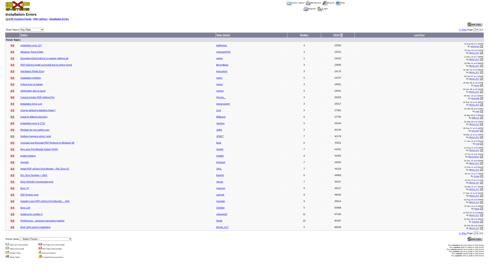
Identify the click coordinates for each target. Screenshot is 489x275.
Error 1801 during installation (35, 227)
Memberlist (316, 3)
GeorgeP (475, 131)
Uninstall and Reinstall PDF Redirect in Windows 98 (47, 143)
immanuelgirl (223, 104)
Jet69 (219, 130)
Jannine (220, 123)
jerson (219, 84)
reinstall (24, 162)
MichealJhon (473, 157)
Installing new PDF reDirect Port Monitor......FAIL (45, 201)
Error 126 (25, 207)
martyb (219, 149)
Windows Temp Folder (32, 52)
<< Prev (463, 29)
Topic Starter (223, 35)
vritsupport (221, 214)
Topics (24, 35)
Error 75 (24, 188)
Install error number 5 (31, 214)
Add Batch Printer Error (32, 71)
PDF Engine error (29, 194)
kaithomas (221, 45)
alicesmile (475, 98)
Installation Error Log (31, 104)
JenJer (219, 181)
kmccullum (221, 71)
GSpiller (220, 207)
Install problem (28, 155)
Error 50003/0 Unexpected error (36, 181)
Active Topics (298, 3)
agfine (219, 58)
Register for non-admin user (34, 130)
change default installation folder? (38, 110)
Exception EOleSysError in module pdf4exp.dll (44, 58)
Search (331, 3)
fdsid (218, 143)
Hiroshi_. (221, 97)
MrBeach (221, 117)
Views (336, 35)
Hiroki (219, 220)
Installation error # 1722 (32, 123)
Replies (304, 35)
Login (325, 9)
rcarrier (220, 91)
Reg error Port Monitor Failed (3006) (39, 149)
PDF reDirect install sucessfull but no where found (46, 65)
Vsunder (220, 201)
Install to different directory (34, 117)
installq (220, 155)
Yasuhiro (475, 222)
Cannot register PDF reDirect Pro (37, 97)
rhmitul (476, 176)
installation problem (30, 78)
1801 (219, 168)
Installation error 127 (31, 45)
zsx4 (218, 110)
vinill (477, 144)
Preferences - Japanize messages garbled (42, 220)
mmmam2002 (223, 52)
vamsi (219, 78)
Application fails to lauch (33, 91)
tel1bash (220, 162)
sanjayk (220, 194)
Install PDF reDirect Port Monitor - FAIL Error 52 (44, 168)
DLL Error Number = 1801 (33, 175)
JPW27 (220, 136)
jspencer (220, 188)
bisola (476, 209)
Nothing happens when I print (35, 136)
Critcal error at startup (31, 84)
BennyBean (222, 65)
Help (343, 3)
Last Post (419, 35)
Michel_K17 (474, 53)
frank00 (220, 175)
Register (312, 9)
